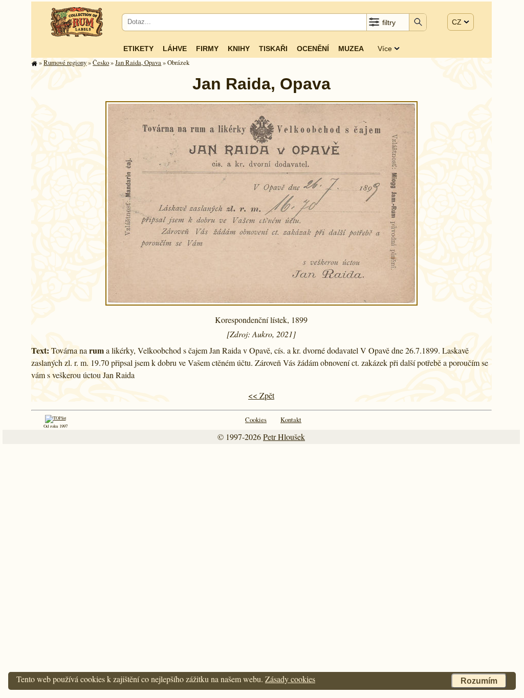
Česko (101, 62)
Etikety (138, 48)
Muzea (351, 48)
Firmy (207, 48)
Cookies (256, 419)
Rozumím (479, 681)
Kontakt (290, 419)
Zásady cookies (290, 678)
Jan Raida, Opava (138, 62)
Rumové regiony (64, 62)
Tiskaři (273, 48)
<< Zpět (261, 395)
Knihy (239, 48)
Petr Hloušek (284, 436)
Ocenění (313, 48)
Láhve (175, 48)
